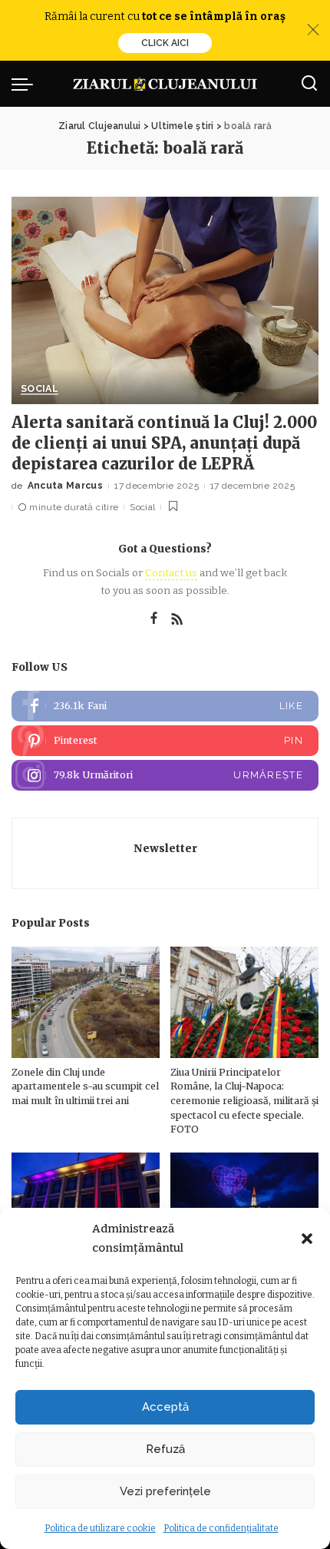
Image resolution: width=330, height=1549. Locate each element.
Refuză (165, 1449)
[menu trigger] (26, 84)
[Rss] (177, 619)
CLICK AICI (165, 43)
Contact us (171, 572)
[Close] (313, 30)
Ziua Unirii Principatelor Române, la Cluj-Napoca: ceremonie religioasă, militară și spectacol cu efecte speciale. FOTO (244, 1100)
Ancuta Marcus (65, 485)
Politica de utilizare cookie (100, 1528)
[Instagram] (165, 775)
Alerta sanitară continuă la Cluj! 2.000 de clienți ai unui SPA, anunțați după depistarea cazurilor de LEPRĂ (164, 443)
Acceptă (165, 1407)
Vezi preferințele (165, 1491)
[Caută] (309, 84)
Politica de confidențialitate (221, 1528)
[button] (307, 1238)
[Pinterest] (165, 740)
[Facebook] (154, 619)
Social (39, 389)
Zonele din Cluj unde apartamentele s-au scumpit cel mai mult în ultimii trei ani (85, 1086)
